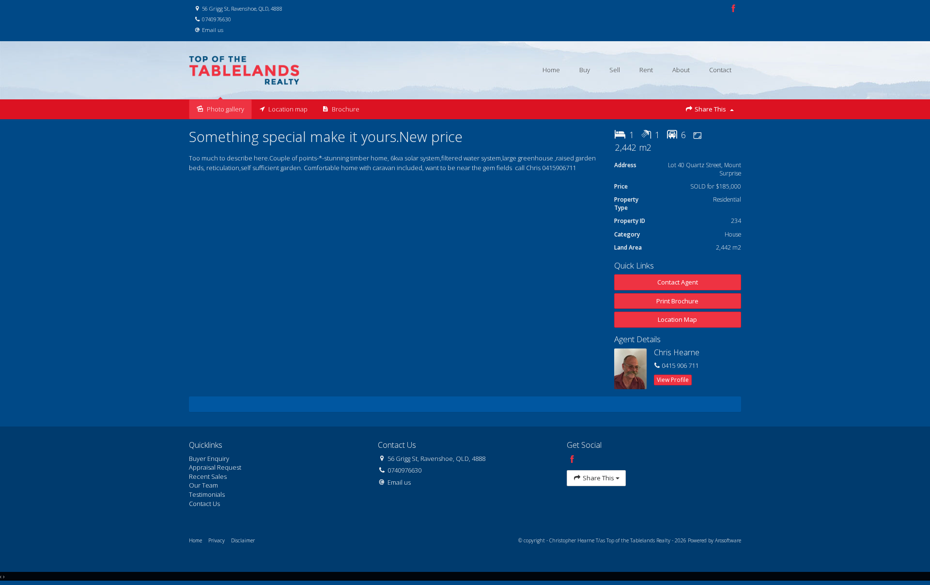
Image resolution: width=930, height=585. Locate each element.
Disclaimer (243, 540)
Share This (710, 109)
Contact (720, 69)
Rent (646, 69)
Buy (584, 69)
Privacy (216, 540)
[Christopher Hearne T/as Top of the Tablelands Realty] (244, 69)
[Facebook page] (733, 9)
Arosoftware (728, 540)
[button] (678, 301)
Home (551, 69)
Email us (212, 29)
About (681, 69)
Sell (614, 69)
